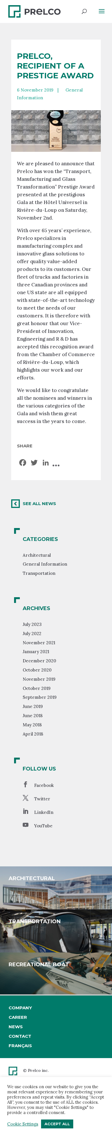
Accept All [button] (57, 1124)
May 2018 (32, 724)
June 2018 (33, 715)
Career (18, 1017)
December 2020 (39, 660)
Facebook (44, 785)
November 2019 (39, 679)
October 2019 (37, 688)
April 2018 (33, 734)
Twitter (42, 799)
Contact (20, 1036)
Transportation (39, 573)
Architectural (37, 555)
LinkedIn (43, 812)
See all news (39, 503)
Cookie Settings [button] (22, 1124)
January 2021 (36, 651)
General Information (45, 564)
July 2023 (32, 624)
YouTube (43, 826)
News (16, 1026)
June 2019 (33, 706)
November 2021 (39, 642)
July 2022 (32, 633)
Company (20, 1007)
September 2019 (40, 697)
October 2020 (37, 670)
